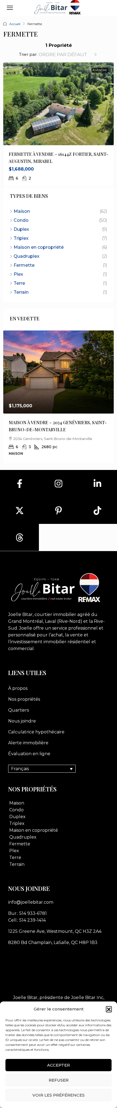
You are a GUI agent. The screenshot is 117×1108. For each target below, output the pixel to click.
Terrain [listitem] (21, 292)
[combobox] (68, 54)
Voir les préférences (58, 1095)
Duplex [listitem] (21, 229)
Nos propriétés (24, 699)
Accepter (58, 1065)
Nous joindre (22, 721)
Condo (16, 809)
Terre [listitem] (19, 283)
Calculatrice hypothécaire (36, 731)
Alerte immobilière (28, 742)
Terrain (16, 864)
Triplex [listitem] (21, 238)
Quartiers (18, 710)
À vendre (100, 70)
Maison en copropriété (33, 830)
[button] (109, 1009)
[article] (58, 396)
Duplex (17, 816)
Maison (16, 803)
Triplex (16, 823)
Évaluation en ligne (29, 753)
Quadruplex (22, 837)
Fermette (19, 843)
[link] (58, 372)
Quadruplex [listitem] (26, 256)
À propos (17, 688)
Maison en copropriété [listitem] (39, 247)
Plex (14, 850)
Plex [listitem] (18, 274)
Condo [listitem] (21, 220)
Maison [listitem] (22, 211)
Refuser (59, 1080)
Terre (15, 857)
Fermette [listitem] (24, 265)
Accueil (14, 24)
